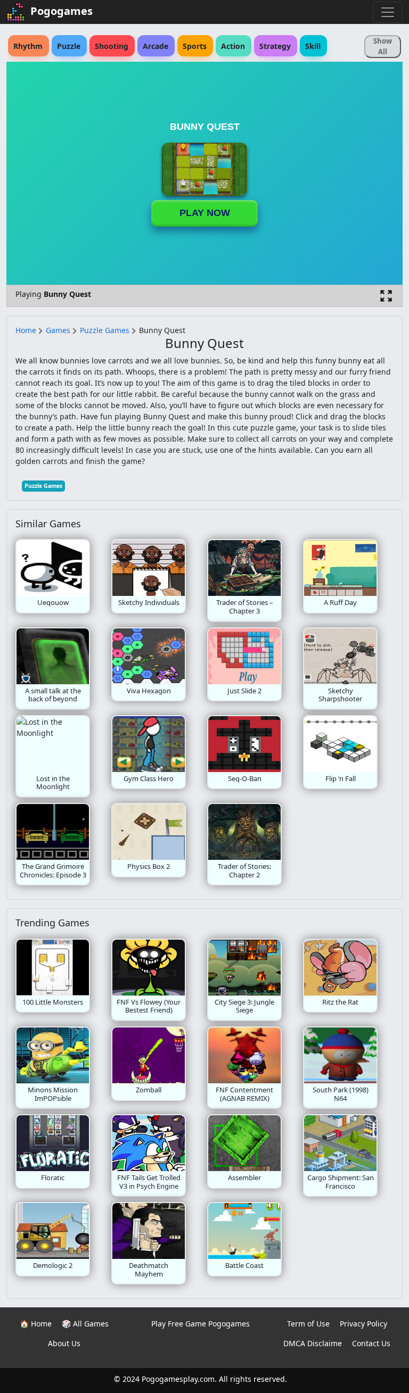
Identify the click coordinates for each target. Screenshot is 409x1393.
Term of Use (308, 1324)
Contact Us (371, 1343)
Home (25, 330)
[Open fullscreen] (386, 295)
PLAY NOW (204, 213)
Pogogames (61, 11)
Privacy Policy (363, 1324)
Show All (382, 46)
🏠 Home (36, 1324)
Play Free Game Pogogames (200, 1324)
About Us (64, 1343)
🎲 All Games (85, 1324)
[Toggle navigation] (388, 12)
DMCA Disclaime (312, 1343)
